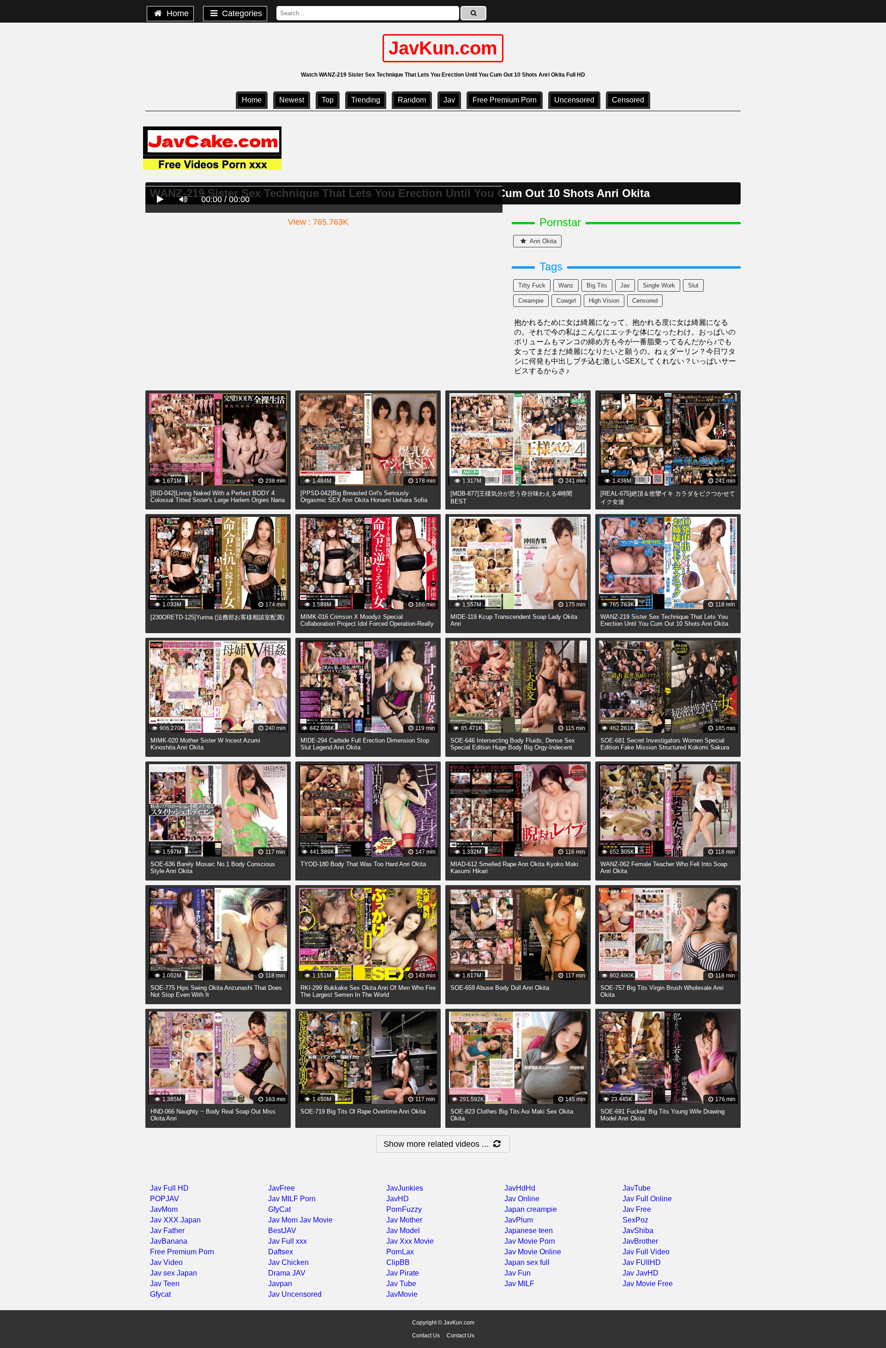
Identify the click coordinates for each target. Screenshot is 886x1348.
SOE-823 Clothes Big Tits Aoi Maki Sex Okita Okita (511, 1115)
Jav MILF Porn (292, 1199)
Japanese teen (528, 1230)
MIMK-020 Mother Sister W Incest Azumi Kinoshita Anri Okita (205, 744)
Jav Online (521, 1199)
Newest (291, 100)
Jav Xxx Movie (410, 1241)
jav (625, 285)
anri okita (542, 241)
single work (659, 285)
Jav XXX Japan (175, 1220)
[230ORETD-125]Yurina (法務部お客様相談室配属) (217, 617)
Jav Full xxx (287, 1241)
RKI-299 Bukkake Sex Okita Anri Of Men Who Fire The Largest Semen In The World (368, 991)
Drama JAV (286, 1273)
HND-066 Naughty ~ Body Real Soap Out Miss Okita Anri (212, 1115)
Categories (241, 13)
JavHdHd (519, 1188)
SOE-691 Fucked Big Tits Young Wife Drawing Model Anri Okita (662, 1115)
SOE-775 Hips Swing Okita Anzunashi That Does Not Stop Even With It (216, 991)
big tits (597, 285)
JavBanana (168, 1241)
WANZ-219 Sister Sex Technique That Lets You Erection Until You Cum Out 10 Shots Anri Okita (664, 620)
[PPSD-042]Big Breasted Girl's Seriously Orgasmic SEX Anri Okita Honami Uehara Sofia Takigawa (363, 500)
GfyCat (279, 1209)
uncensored (574, 100)
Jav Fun (517, 1273)
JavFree (281, 1188)
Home (176, 13)
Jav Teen (165, 1284)
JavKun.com (443, 48)
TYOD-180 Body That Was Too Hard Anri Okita (363, 864)
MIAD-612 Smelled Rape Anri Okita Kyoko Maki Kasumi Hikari (514, 868)
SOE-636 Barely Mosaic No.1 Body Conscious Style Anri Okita (212, 868)
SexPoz (635, 1220)
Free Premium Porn (505, 100)
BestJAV (282, 1230)
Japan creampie (530, 1209)
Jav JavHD (641, 1273)
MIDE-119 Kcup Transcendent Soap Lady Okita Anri (513, 620)
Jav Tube (401, 1284)
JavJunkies (404, 1188)
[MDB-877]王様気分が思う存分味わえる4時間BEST (511, 497)
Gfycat (160, 1294)
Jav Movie (316, 1220)
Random (412, 100)
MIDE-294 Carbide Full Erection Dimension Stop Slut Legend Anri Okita (364, 744)
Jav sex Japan (173, 1273)
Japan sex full (527, 1262)
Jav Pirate (402, 1273)
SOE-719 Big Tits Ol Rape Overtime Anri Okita (362, 1111)
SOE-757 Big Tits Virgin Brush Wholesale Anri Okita (662, 991)
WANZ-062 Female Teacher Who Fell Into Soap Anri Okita (663, 868)
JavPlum (518, 1220)
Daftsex (280, 1252)
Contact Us (426, 1335)
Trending (365, 100)
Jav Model (403, 1230)
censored (628, 100)
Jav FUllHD (642, 1262)
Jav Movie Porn (529, 1241)
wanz (566, 285)
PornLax (400, 1252)
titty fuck (531, 285)
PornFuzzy (404, 1209)
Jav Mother (404, 1220)
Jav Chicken (288, 1262)
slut (693, 285)
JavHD (397, 1199)
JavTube (637, 1188)
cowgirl (566, 300)
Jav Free (637, 1209)
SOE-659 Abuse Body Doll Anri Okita (499, 987)
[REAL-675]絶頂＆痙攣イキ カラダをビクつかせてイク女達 (667, 497)
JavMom (164, 1209)
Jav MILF (519, 1284)
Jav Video (166, 1262)
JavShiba (638, 1230)
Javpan (280, 1284)
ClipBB (398, 1262)
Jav (449, 100)
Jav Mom (283, 1220)
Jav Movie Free (648, 1284)
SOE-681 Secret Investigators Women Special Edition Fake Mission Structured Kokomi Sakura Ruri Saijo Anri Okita (664, 747)
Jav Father (167, 1230)
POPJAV (164, 1199)
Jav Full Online (647, 1199)
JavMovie (402, 1294)
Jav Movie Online (532, 1252)
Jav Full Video (646, 1252)
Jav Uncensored (295, 1294)
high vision (604, 300)
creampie (531, 300)
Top (328, 100)
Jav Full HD (169, 1188)
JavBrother (640, 1241)
